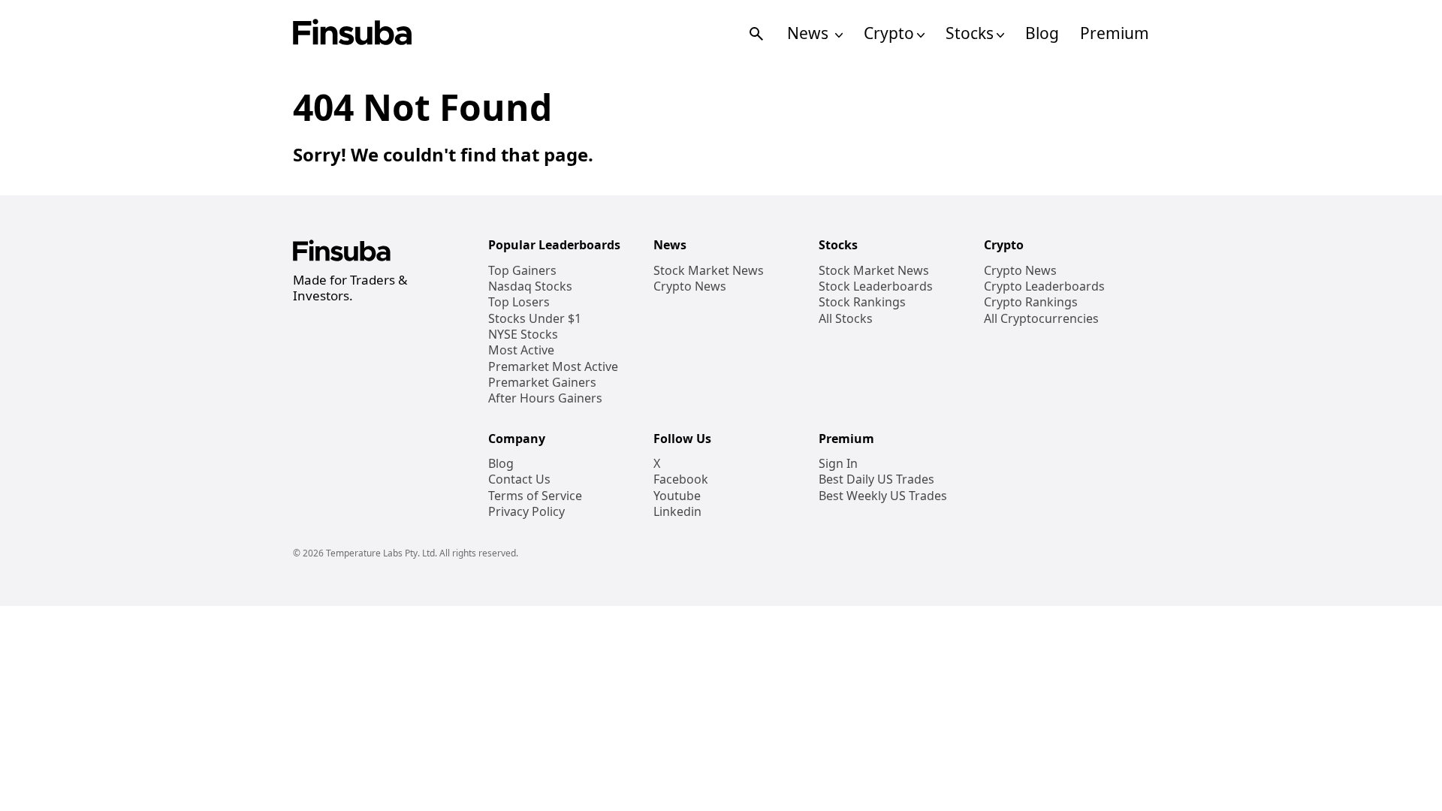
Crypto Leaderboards (1044, 286)
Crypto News (689, 286)
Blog (1042, 33)
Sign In (838, 464)
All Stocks (846, 319)
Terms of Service (535, 496)
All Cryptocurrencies (1041, 319)
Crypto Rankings (1031, 302)
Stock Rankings (862, 302)
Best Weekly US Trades (883, 496)
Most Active (521, 350)
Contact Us (519, 479)
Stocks (970, 33)
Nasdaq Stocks (530, 286)
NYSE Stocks (523, 334)
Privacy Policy (526, 512)
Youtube (677, 496)
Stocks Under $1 (534, 319)
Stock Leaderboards (876, 286)
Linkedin (677, 512)
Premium (1114, 33)
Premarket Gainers (542, 382)
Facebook (680, 479)
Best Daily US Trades (876, 479)
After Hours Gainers (545, 398)
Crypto (889, 33)
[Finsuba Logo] (352, 33)
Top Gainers (522, 271)
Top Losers (519, 302)
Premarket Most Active (553, 367)
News (809, 33)
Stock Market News (708, 271)
